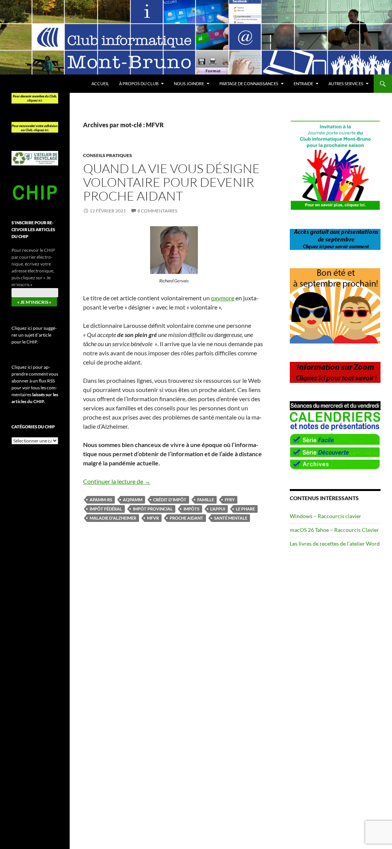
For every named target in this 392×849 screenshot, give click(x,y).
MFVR (153, 517)
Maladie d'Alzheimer (113, 517)
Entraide (303, 83)
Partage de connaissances (248, 83)
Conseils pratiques (107, 155)
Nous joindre (189, 83)
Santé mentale (230, 517)
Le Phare (245, 508)
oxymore (222, 297)
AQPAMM (132, 499)
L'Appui (217, 508)
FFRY (230, 499)
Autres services (345, 83)
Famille (205, 499)
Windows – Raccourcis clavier (325, 516)
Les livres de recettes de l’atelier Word (335, 543)
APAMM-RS (101, 499)
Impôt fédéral (106, 508)
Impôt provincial (153, 508)
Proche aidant (186, 517)
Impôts (191, 508)
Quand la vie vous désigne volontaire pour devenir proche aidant (171, 182)
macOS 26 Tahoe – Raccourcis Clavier (334, 530)
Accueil (100, 83)
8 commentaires (157, 211)
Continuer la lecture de (116, 481)
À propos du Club (138, 83)
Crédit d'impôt (169, 499)
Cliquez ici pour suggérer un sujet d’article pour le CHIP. (34, 335)
